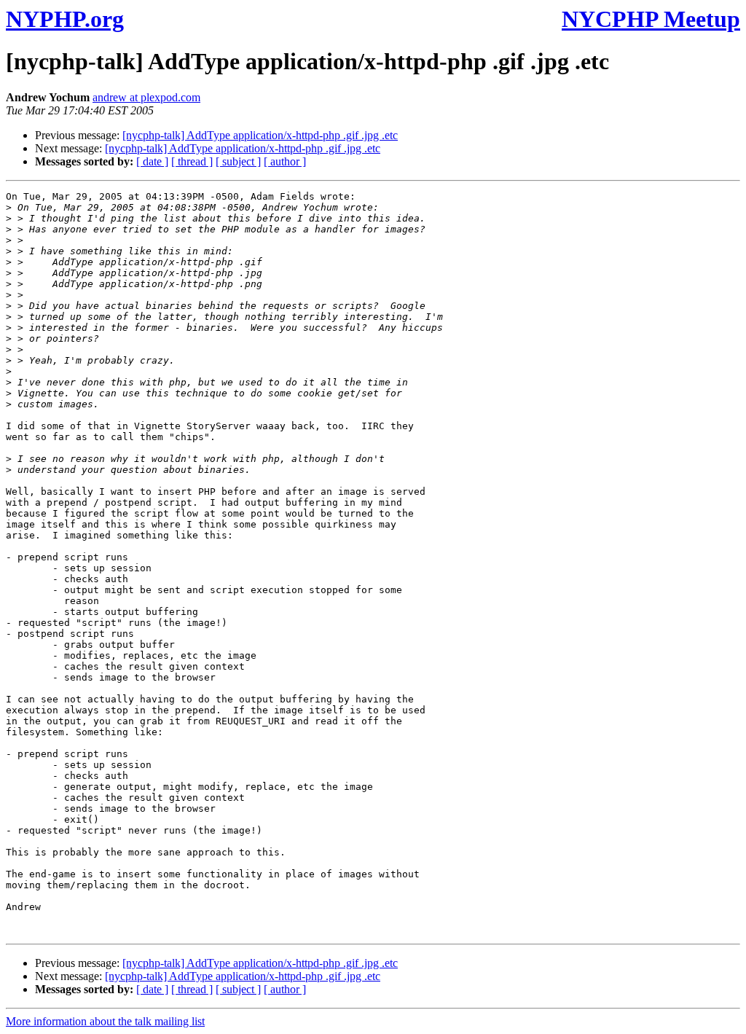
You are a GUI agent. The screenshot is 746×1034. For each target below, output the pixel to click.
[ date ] (152, 161)
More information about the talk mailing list (105, 1021)
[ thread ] (192, 161)
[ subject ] (238, 161)
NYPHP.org (65, 19)
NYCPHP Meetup (651, 19)
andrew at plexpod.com (146, 97)
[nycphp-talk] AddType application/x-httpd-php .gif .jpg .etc (260, 135)
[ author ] (285, 161)
